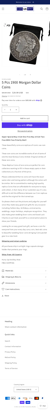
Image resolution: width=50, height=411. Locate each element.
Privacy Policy (10, 352)
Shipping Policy (11, 363)
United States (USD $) (23, 389)
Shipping (4, 96)
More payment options (25, 131)
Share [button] (7, 296)
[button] (3, 9)
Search (7, 341)
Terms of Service (11, 368)
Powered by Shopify (30, 406)
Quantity (5, 105)
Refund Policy (10, 357)
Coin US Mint (21, 406)
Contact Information (13, 346)
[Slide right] (30, 74)
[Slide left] (19, 74)
